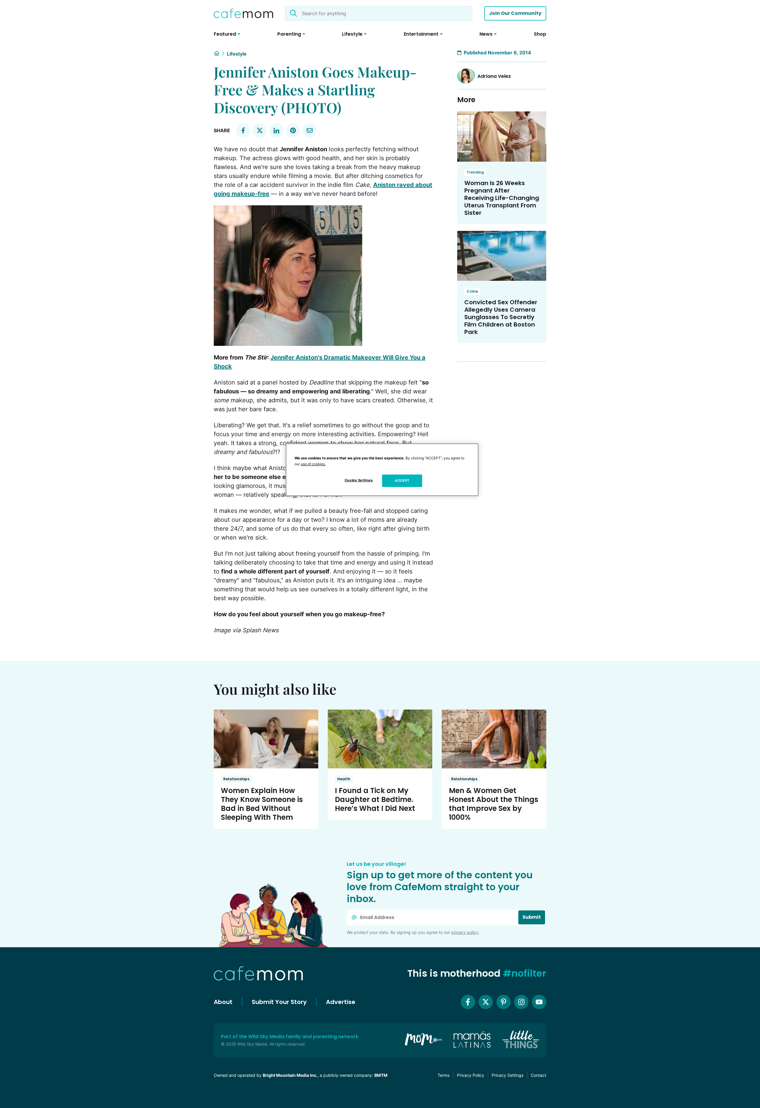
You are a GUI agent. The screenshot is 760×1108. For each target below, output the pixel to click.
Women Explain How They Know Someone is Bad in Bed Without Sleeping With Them (262, 804)
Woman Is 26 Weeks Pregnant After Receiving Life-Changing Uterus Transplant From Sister (501, 198)
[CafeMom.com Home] (243, 13)
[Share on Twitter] (260, 130)
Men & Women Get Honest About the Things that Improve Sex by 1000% (493, 804)
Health (343, 778)
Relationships (236, 778)
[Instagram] (521, 1002)
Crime (472, 291)
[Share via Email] (310, 130)
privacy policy (465, 932)
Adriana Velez (494, 76)
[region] (382, 469)
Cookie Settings (359, 480)
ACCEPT (402, 480)
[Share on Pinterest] (293, 130)
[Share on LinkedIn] (276, 130)
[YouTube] (539, 1002)
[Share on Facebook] (243, 130)
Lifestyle (237, 54)
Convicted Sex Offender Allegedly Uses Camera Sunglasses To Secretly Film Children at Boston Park (500, 317)
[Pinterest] (503, 1002)
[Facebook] (468, 1002)
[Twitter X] (486, 1002)
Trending (475, 172)
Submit (531, 917)
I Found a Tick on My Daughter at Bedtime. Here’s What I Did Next (375, 799)
